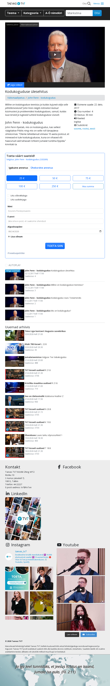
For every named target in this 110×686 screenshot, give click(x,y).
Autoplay (14, 265)
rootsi (85, 128)
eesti (92, 128)
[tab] (18, 168)
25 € (21, 178)
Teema (12, 13)
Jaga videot (16, 84)
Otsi (97, 13)
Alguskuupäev (15, 226)
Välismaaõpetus (16, 97)
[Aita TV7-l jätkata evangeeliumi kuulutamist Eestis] (17, 578)
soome (77, 128)
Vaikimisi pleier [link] (12, 24)
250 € (55, 186)
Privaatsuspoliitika (16, 253)
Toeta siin (55, 246)
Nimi (10, 206)
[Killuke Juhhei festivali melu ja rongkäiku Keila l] (41, 603)
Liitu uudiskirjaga (18, 199)
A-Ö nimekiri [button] (53, 13)
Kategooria (31, 13)
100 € (22, 186)
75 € (88, 178)
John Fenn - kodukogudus (42, 97)
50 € (55, 178)
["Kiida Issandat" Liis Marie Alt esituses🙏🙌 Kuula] (17, 603)
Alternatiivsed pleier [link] (29, 24)
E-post (11, 216)
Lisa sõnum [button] (16, 236)
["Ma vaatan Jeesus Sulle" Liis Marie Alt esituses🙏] (41, 578)
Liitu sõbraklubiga (18, 195)
